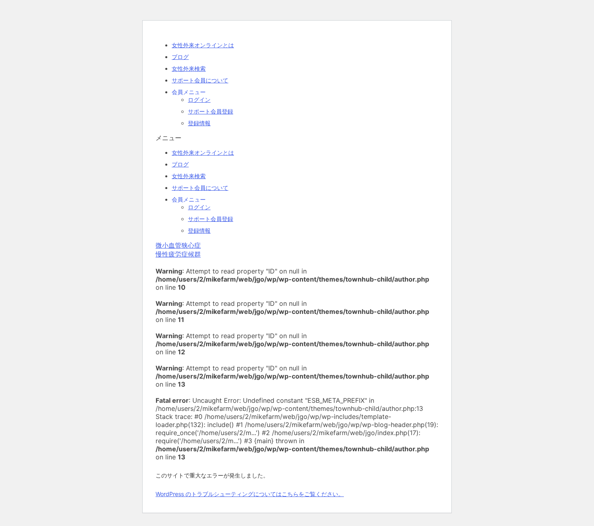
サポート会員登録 (210, 111)
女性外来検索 (189, 68)
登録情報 (199, 123)
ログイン (199, 99)
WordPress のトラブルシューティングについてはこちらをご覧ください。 (250, 493)
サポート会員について (200, 80)
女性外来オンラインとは (203, 45)
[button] (297, 138)
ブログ (180, 56)
